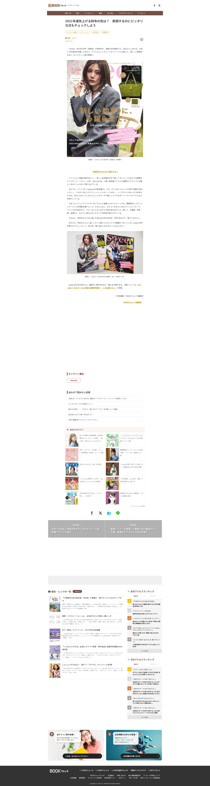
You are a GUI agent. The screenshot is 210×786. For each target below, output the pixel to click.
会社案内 (111, 775)
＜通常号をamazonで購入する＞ (105, 171)
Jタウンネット (154, 770)
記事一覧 (68, 13)
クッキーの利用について (151, 775)
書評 (77, 13)
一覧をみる (77, 591)
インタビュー (89, 13)
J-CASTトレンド (102, 770)
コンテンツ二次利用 (95, 778)
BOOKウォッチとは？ (97, 775)
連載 (100, 13)
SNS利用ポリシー (110, 778)
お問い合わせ (121, 775)
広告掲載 (73, 778)
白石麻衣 (96, 32)
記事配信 (82, 778)
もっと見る (144, 651)
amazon (73, 380)
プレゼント (141, 13)
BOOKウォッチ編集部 (132, 302)
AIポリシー (122, 778)
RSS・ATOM (133, 778)
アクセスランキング (125, 13)
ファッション (85, 32)
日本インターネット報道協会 (150, 778)
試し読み (110, 13)
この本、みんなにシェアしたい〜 (76, 756)
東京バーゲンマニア (138, 770)
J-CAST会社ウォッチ (120, 770)
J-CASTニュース (87, 770)
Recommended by (135, 506)
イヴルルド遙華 (72, 32)
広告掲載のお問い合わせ (131, 756)
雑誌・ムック (71, 38)
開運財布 (105, 32)
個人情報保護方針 (134, 775)
